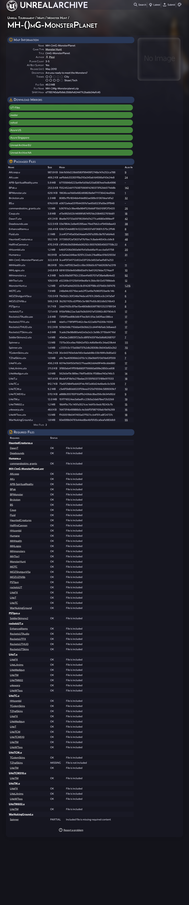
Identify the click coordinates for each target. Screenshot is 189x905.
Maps (41, 18)
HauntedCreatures (20, 520)
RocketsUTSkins (19, 649)
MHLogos (15, 546)
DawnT (14, 448)
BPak (13, 489)
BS (11, 504)
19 (126, 399)
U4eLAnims (16, 664)
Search (142, 4)
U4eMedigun (17, 669)
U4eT (13, 597)
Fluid (13, 515)
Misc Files (39, 424)
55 (126, 419)
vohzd (13, 122)
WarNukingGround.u (21, 814)
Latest (156, 4)
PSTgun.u (14, 613)
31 (126, 254)
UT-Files (15, 107)
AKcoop (14, 473)
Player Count (36, 61)
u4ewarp (15, 685)
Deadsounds (17, 453)
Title (41, 53)
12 (126, 280)
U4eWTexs (16, 690)
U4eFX (14, 592)
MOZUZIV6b (17, 577)
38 (126, 223)
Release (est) (37, 68)
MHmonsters (17, 551)
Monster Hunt (57, 18)
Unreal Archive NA (20, 152)
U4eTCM (15, 731)
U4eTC (14, 602)
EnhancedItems (19, 628)
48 (126, 239)
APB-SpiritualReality (21, 484)
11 (126, 265)
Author (40, 57)
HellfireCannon (18, 525)
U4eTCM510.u (17, 773)
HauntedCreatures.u (21, 442)
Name (41, 45)
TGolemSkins (17, 705)
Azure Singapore (19, 137)
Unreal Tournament (21, 18)
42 (126, 218)
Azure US (15, 130)
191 (126, 234)
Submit (171, 4)
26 (126, 208)
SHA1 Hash (38, 92)
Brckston (15, 499)
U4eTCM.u (15, 752)
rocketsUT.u (16, 623)
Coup (13, 509)
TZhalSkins (16, 711)
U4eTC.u (14, 695)
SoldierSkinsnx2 (19, 618)
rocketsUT (16, 587)
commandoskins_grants (23, 463)
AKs (12, 479)
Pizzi (52, 57)
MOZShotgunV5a (20, 571)
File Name (39, 88)
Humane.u (15, 458)
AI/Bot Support (35, 65)
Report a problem (73, 830)
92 (126, 275)
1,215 (127, 285)
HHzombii (15, 530)
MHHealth (16, 540)
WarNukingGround (21, 607)
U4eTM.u (14, 783)
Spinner (14, 819)
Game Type (38, 49)
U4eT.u (13, 654)
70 (126, 347)
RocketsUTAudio (19, 633)
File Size (39, 84)
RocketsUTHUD (19, 644)
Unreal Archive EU (20, 145)
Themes (40, 76)
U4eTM (14, 675)
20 (126, 249)
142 (127, 187)
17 (126, 311)
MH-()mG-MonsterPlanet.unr (26, 468)
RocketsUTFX (18, 638)
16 (126, 409)
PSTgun (14, 582)
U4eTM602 (16, 680)
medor (14, 115)
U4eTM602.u (17, 804)
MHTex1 (14, 556)
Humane (15, 535)
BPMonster (16, 494)
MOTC (13, 566)
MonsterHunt (18, 561)
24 (126, 177)
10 (126, 270)
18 (126, 213)
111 (126, 342)
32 (126, 198)
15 (126, 404)
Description (38, 72)
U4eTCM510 (17, 736)
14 (126, 373)
